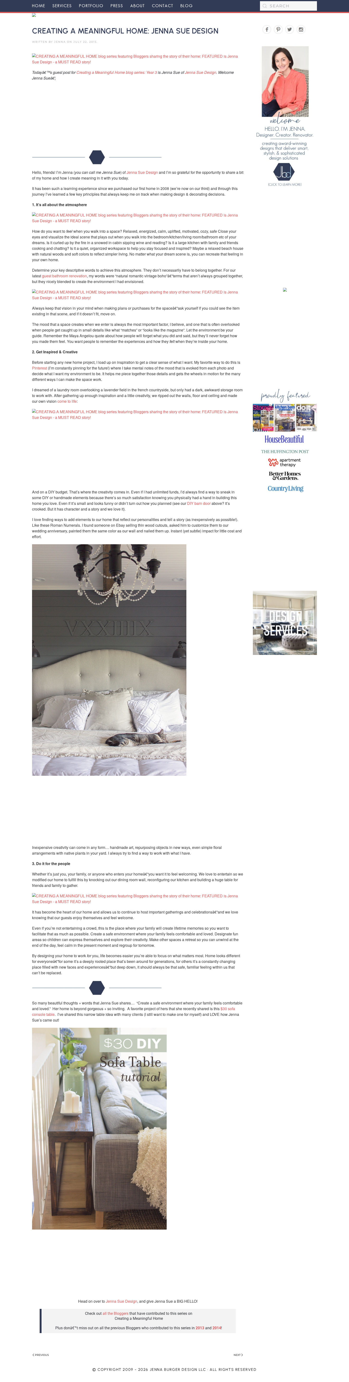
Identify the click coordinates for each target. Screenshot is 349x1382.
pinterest (278, 30)
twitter (290, 30)
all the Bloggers (115, 1313)
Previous (42, 1355)
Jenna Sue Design (200, 72)
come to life (67, 401)
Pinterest (39, 368)
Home (38, 6)
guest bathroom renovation (64, 276)
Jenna (60, 41)
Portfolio (91, 6)
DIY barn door (199, 503)
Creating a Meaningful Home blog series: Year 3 (116, 72)
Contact (162, 6)
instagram (301, 30)
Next (237, 1355)
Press (117, 6)
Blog (186, 6)
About (137, 6)
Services (62, 6)
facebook (267, 30)
